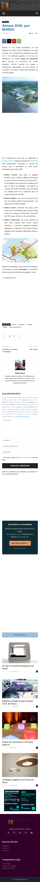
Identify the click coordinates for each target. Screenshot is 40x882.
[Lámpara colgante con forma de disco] (20, 765)
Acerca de (5, 850)
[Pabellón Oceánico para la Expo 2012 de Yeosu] (20, 687)
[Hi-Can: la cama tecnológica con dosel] (20, 651)
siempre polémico (8, 161)
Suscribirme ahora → (20, 543)
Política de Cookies (8, 868)
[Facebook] (4, 41)
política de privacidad (25, 457)
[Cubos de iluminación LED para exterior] (20, 725)
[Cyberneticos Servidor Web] (20, 800)
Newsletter (5, 846)
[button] (3, 13)
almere (14, 324)
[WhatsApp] (19, 41)
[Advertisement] (20, 136)
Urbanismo (10, 18)
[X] (9, 41)
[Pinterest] (14, 41)
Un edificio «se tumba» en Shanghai (10, 350)
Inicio (3, 18)
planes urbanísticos (15, 327)
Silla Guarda (34, 349)
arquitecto (22, 324)
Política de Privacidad (23, 416)
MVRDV (33, 161)
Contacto (5, 848)
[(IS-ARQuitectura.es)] (20, 5)
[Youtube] (31, 833)
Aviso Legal (6, 864)
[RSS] (20, 833)
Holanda (29, 324)
